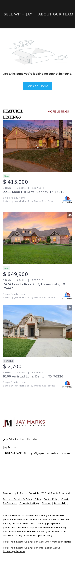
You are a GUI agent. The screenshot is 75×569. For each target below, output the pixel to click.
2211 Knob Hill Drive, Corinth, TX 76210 (33, 191)
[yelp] (30, 472)
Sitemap (46, 503)
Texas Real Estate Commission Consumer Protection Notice (37, 541)
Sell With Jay (18, 13)
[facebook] (6, 472)
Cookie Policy (51, 499)
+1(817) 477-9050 (14, 453)
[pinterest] (54, 472)
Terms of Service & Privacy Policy (22, 499)
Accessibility (61, 503)
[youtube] (46, 472)
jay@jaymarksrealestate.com (50, 453)
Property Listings (29, 503)
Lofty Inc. (22, 493)
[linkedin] (14, 472)
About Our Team (55, 13)
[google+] (62, 472)
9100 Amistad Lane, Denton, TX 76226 (33, 376)
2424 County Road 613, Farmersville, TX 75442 (34, 285)
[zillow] (22, 472)
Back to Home (38, 85)
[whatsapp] (6, 480)
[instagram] (38, 472)
